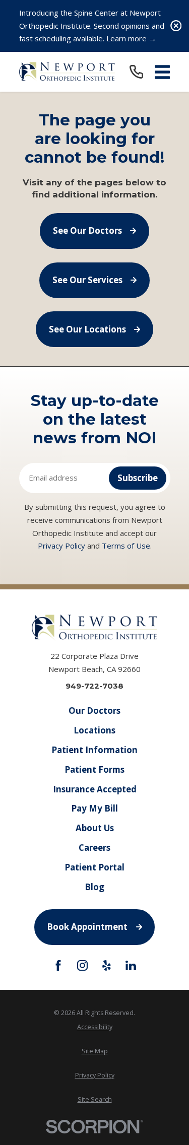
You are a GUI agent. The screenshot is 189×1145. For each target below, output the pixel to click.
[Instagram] (82, 965)
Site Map (95, 1051)
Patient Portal (94, 867)
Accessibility (94, 1027)
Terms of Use (126, 546)
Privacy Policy (61, 546)
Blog (94, 887)
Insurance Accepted (95, 789)
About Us (95, 828)
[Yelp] (106, 965)
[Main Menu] (162, 72)
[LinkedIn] (130, 965)
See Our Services (87, 280)
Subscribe (137, 478)
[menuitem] (94, 1027)
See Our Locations (87, 329)
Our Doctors (94, 710)
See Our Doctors (87, 230)
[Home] (67, 72)
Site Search (95, 1099)
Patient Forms (94, 769)
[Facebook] (58, 965)
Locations (94, 730)
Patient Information (94, 750)
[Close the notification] (176, 26)
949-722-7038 (94, 686)
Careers (94, 847)
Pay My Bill (94, 808)
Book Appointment (87, 926)
